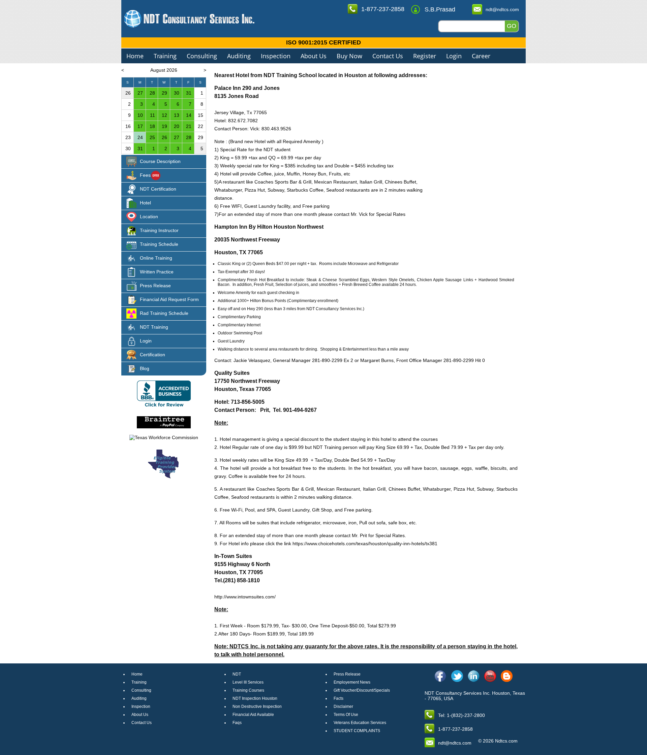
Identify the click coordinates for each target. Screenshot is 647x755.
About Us (314, 56)
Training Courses (248, 690)
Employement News (352, 682)
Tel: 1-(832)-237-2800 (461, 715)
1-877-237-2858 (382, 9)
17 (140, 126)
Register (424, 56)
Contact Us (387, 56)
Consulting (202, 56)
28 (152, 93)
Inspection (275, 56)
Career (481, 56)
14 (188, 115)
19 (164, 126)
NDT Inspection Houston (255, 698)
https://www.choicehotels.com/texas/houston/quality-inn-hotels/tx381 (364, 543)
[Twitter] (457, 676)
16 (128, 126)
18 (152, 126)
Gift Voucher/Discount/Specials (362, 690)
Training (165, 56)
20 (176, 126)
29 (164, 93)
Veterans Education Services (360, 722)
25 (152, 137)
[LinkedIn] (474, 676)
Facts (338, 698)
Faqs (237, 722)
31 (188, 93)
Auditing (239, 56)
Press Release (347, 674)
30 (176, 93)
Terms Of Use (346, 714)
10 (140, 115)
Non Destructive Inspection (257, 706)
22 (200, 126)
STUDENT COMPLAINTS (357, 730)
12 (164, 115)
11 (152, 115)
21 (188, 126)
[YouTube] (490, 676)
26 (128, 93)
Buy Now (349, 56)
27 (140, 93)
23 (128, 137)
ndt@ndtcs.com (502, 9)
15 (200, 115)
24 (140, 137)
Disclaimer (343, 706)
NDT (237, 674)
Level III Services (248, 682)
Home (135, 56)
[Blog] (507, 676)
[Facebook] (440, 676)
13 (176, 115)
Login (454, 56)
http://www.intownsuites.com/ (245, 596)
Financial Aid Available (253, 714)
